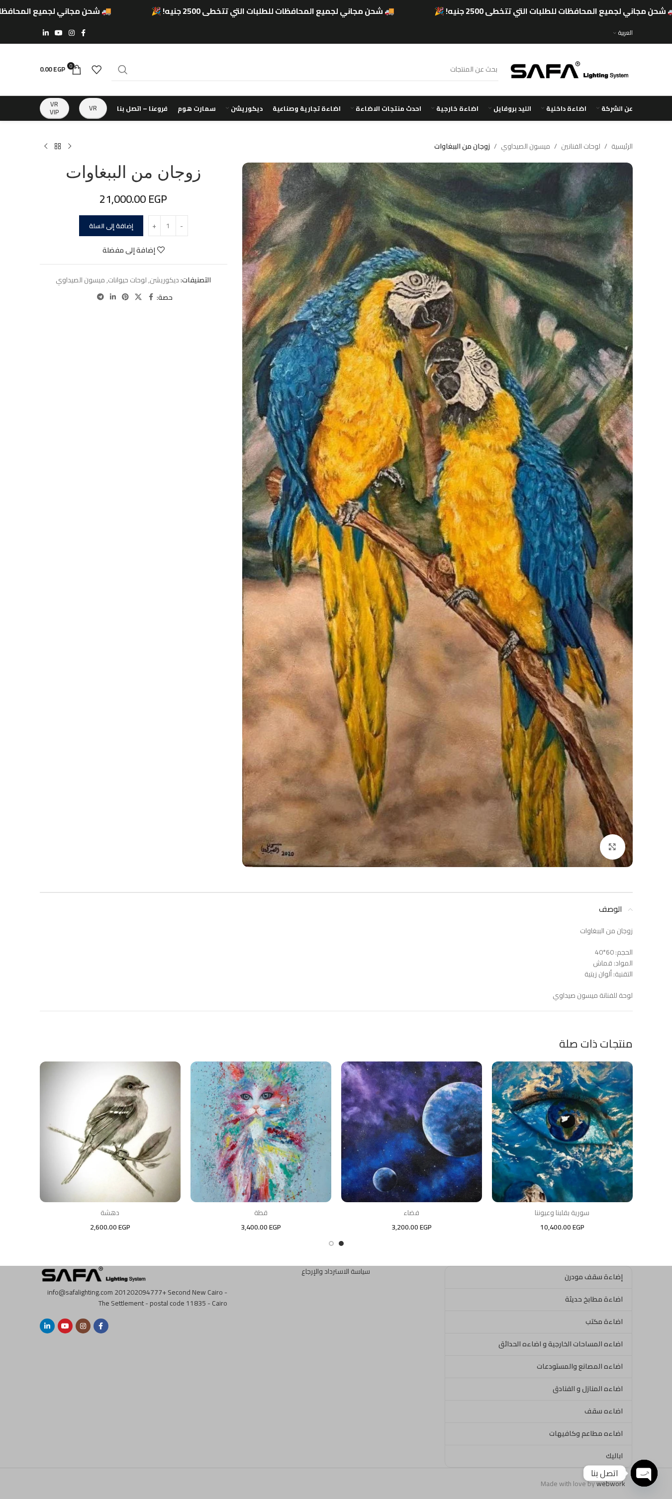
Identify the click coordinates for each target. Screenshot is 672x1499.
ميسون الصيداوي (525, 146)
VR (93, 108)
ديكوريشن (164, 279)
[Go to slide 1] (341, 1243)
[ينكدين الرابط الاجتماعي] (46, 33)
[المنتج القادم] (46, 147)
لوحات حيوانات (127, 279)
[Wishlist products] (96, 70)
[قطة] (261, 1131)
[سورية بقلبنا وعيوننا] (562, 1131)
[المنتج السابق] (70, 147)
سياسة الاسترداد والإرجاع (335, 1271)
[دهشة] (110, 1131)
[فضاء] (411, 1131)
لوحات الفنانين (580, 146)
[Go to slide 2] (331, 1243)
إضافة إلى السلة (111, 226)
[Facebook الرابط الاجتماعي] (84, 33)
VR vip (54, 108)
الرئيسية (622, 146)
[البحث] (122, 69)
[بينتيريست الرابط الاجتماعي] (125, 297)
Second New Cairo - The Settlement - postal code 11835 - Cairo (162, 1298)
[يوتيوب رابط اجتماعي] (59, 33)
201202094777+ (140, 1292)
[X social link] (138, 297)
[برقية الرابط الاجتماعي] (100, 297)
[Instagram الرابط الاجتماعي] (72, 33)
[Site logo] (570, 68)
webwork (610, 1483)
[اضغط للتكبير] (612, 846)
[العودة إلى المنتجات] (58, 147)
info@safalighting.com (80, 1292)
